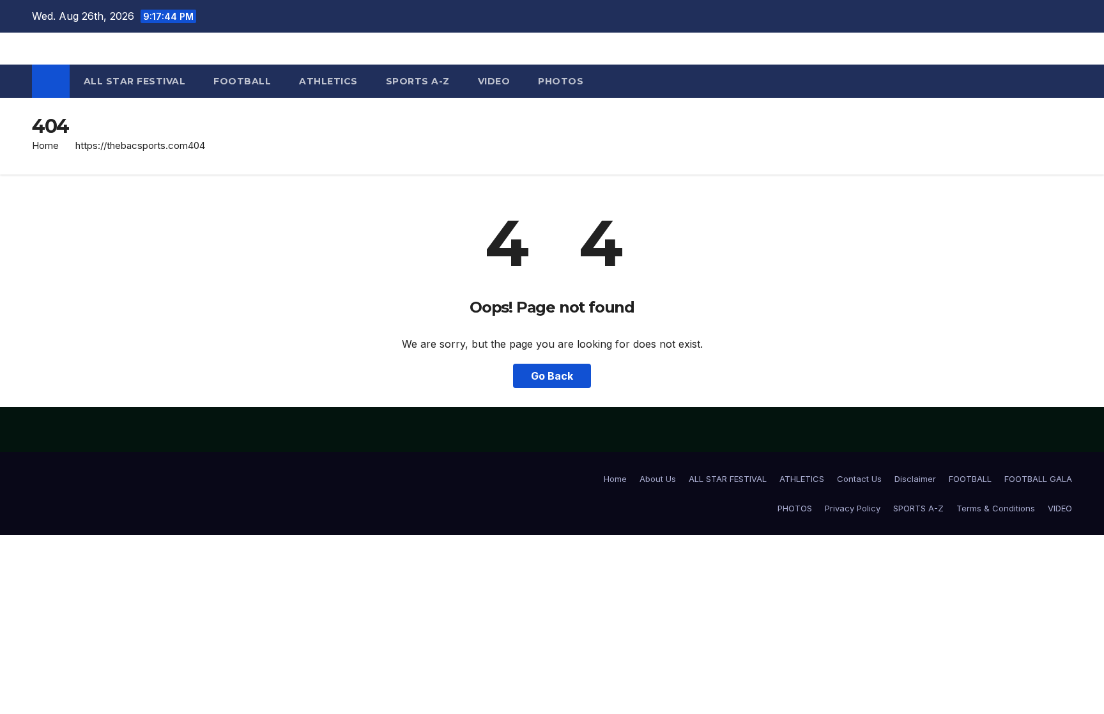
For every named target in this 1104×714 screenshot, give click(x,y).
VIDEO (494, 81)
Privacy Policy (852, 508)
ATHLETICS (328, 81)
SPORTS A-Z (418, 81)
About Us (658, 479)
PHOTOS (560, 81)
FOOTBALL (242, 81)
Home (45, 145)
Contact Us (859, 479)
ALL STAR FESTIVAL (135, 81)
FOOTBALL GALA (1038, 479)
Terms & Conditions (995, 508)
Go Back (552, 375)
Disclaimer (915, 479)
